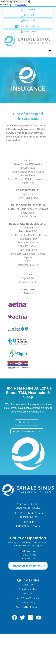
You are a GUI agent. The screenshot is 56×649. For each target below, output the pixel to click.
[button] (49, 50)
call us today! (27, 422)
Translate (21, 4)
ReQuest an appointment (27, 431)
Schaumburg (28, 9)
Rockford (28, 15)
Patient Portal (28, 31)
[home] (26, 41)
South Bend (28, 20)
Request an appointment (28, 26)
